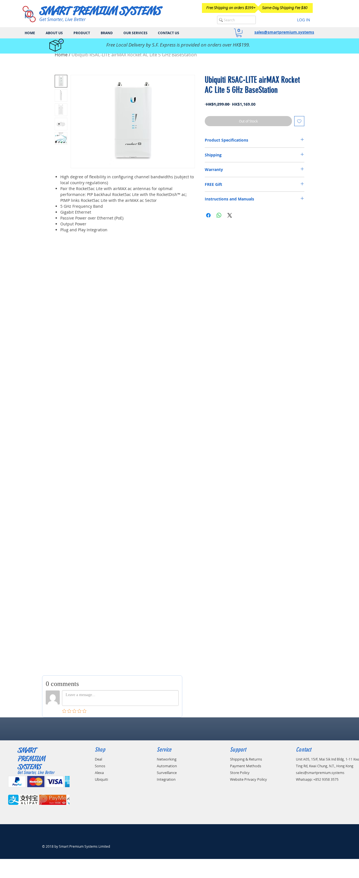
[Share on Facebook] (208, 215)
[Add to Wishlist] (299, 121)
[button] (239, 33)
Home (61, 55)
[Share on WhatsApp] (219, 215)
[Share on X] (229, 215)
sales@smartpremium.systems (284, 32)
